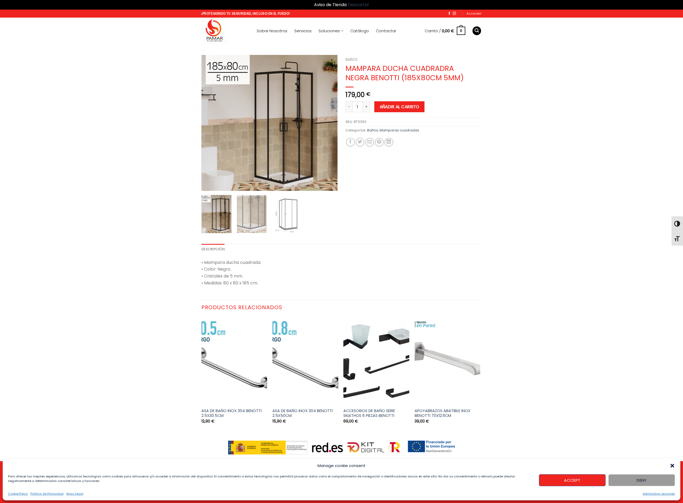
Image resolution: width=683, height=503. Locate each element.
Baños (352, 59)
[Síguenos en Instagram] (454, 13)
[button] (672, 465)
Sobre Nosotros (272, 31)
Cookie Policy (18, 494)
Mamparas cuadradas (399, 130)
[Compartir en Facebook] (350, 142)
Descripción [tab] (213, 249)
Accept (572, 480)
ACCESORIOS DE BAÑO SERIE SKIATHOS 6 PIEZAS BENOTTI (369, 413)
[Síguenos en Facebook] (449, 13)
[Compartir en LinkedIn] (388, 142)
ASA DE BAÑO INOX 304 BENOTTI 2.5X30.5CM (231, 413)
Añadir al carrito (399, 107)
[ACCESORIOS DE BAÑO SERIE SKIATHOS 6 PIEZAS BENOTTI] (376, 361)
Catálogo (359, 31)
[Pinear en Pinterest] (379, 142)
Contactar (386, 31)
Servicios (303, 31)
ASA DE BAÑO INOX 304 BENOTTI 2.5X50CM (302, 413)
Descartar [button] (358, 5)
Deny (642, 480)
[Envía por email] (369, 142)
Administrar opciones (659, 494)
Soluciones (329, 31)
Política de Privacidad (46, 494)
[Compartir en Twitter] (360, 142)
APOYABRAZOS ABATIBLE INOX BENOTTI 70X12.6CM (442, 413)
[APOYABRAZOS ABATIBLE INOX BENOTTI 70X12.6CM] (448, 361)
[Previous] (211, 122)
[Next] (328, 122)
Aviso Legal (74, 494)
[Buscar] (476, 30)
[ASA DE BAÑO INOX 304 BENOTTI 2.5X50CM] (305, 361)
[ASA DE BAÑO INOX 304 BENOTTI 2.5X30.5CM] (234, 361)
